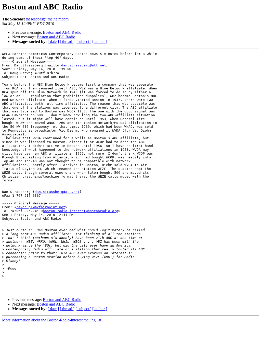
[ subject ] (83, 41)
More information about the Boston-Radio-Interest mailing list (51, 320)
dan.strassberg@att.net (83, 65)
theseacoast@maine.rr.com (47, 19)
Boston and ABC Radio (62, 32)
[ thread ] (67, 41)
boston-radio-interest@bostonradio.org (80, 211)
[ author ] (99, 41)
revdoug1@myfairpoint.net (40, 207)
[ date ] (53, 41)
